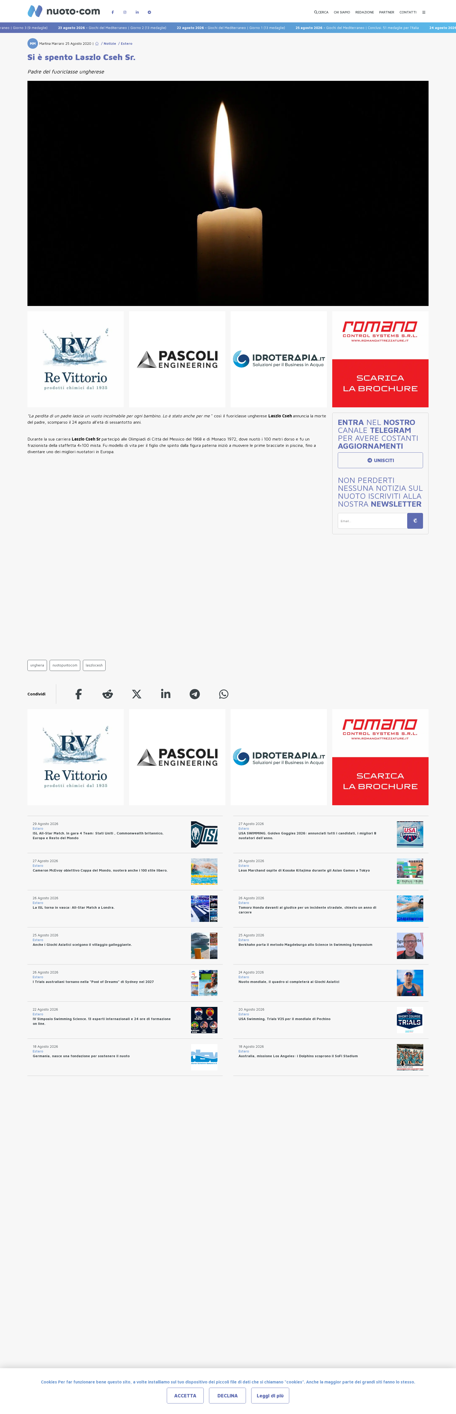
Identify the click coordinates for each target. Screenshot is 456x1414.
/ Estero (124, 43)
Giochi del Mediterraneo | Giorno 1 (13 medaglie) (209, 28)
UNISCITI (383, 460)
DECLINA (227, 1395)
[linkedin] (166, 694)
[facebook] (79, 694)
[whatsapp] (224, 694)
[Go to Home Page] (97, 43)
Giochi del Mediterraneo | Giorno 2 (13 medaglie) (90, 28)
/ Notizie (107, 43)
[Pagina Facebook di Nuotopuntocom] (113, 9)
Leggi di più (270, 1395)
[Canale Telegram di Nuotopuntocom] (149, 9)
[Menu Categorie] (424, 9)
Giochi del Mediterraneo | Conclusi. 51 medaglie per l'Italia (335, 28)
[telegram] (195, 694)
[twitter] (137, 694)
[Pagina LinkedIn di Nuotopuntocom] (137, 9)
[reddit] (108, 694)
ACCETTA (185, 1395)
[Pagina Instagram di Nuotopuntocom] (125, 9)
